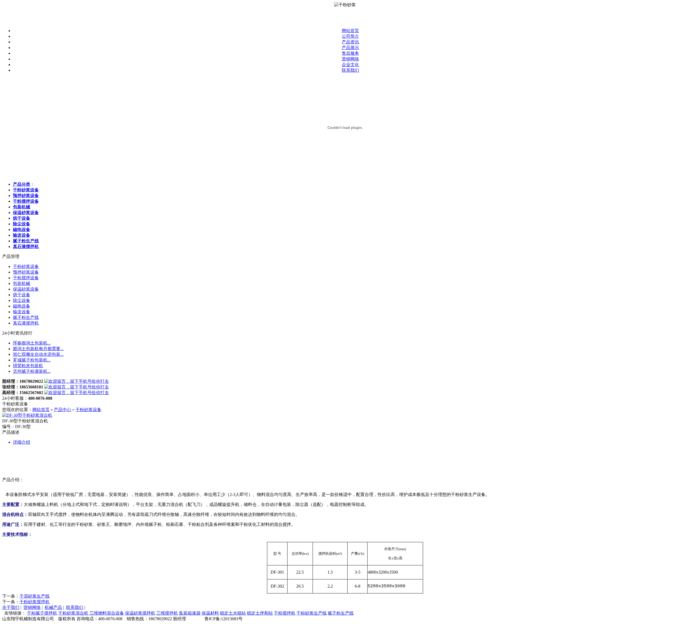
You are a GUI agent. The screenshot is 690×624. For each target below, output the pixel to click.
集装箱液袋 (190, 613)
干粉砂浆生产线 (311, 613)
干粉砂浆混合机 (73, 613)
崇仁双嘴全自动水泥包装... (38, 354)
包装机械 (21, 283)
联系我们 (350, 70)
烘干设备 (21, 294)
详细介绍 (21, 442)
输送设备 (21, 311)
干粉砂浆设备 (26, 266)
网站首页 (350, 30)
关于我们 (10, 607)
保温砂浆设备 (26, 289)
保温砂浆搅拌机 (140, 613)
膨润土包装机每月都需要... (38, 348)
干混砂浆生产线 (34, 596)
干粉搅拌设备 (26, 277)
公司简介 (350, 36)
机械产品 (53, 607)
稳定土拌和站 (260, 613)
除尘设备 (21, 300)
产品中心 (62, 409)
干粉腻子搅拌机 (42, 613)
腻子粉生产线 (26, 317)
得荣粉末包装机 (28, 365)
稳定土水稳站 (233, 613)
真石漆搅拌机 (26, 323)
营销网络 (350, 59)
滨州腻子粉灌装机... (32, 371)
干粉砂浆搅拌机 (34, 601)
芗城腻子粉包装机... (32, 360)
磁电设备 (21, 306)
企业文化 (350, 64)
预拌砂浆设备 (26, 272)
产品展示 (350, 47)
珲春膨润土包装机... (32, 343)
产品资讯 (350, 42)
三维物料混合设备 (106, 613)
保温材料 (210, 613)
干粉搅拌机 (284, 613)
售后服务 (350, 53)
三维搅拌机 (167, 613)
